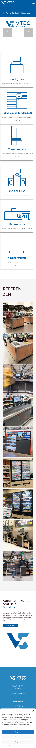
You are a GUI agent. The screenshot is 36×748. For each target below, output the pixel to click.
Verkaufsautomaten (18, 707)
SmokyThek (18, 705)
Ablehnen (18, 737)
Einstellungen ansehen (18, 742)
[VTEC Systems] (7, 2)
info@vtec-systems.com (18, 693)
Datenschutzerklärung (15, 746)
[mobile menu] (33, 2)
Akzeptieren (18, 732)
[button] (33, 711)
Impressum (25, 746)
